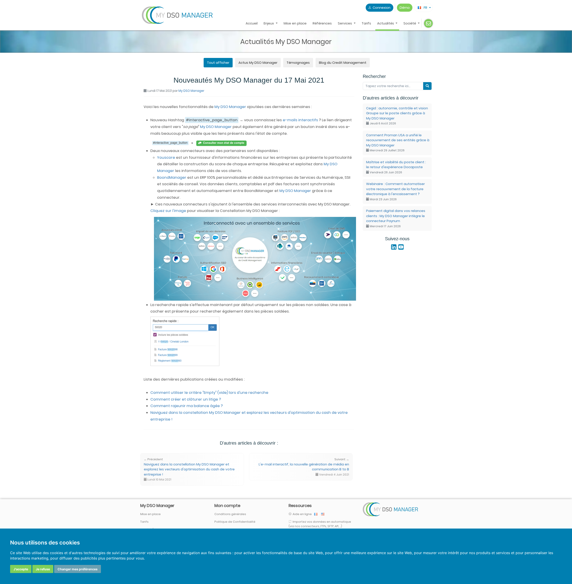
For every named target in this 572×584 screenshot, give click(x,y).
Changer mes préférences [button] (78, 569)
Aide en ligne (302, 514)
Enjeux (269, 23)
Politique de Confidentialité (234, 522)
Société (410, 23)
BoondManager (171, 177)
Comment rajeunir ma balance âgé (186, 405)
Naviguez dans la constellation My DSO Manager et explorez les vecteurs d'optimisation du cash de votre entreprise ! (189, 469)
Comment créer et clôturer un (185, 399)
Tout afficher (218, 62)
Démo (405, 7)
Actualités (386, 23)
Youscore (166, 157)
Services (345, 23)
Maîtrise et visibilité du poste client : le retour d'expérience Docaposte (396, 167)
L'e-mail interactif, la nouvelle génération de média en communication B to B (304, 467)
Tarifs (366, 23)
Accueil (252, 23)
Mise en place (295, 23)
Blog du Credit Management (342, 62)
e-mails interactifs (300, 120)
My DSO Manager (191, 91)
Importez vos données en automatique (320, 524)
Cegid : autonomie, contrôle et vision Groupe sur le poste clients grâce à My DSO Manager (397, 116)
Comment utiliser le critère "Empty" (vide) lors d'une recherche (209, 392)
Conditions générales (230, 514)
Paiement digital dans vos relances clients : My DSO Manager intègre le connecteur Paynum (395, 218)
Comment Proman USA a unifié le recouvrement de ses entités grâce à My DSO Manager (397, 143)
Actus (257, 62)
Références (322, 23)
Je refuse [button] (43, 569)
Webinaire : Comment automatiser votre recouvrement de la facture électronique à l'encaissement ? (395, 191)
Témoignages (298, 62)
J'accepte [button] (20, 569)
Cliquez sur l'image (168, 210)
